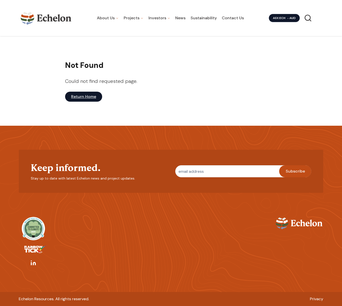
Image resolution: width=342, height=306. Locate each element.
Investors (157, 18)
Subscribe (295, 171)
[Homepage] (46, 18)
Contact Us (233, 18)
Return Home (83, 96)
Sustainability (204, 18)
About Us (106, 18)
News (180, 18)
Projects (131, 18)
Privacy (316, 298)
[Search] (308, 18)
